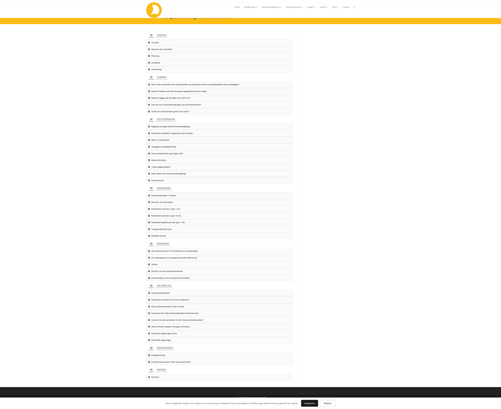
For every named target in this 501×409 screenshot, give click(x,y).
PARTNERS (161, 369)
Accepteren (309, 403)
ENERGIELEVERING (165, 347)
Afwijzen (328, 403)
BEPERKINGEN (163, 243)
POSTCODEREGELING (166, 119)
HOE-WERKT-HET (164, 285)
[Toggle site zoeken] (354, 7)
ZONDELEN (161, 35)
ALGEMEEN (161, 77)
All (151, 35)
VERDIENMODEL (164, 188)
